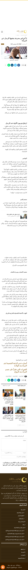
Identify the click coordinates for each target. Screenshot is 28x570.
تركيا (12, 407)
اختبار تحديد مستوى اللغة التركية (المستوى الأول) (15, 530)
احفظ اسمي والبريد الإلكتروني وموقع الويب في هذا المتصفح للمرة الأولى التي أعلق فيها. (14, 464)
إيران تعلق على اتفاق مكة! (13, 214)
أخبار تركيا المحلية (9, 390)
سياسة (3, 44)
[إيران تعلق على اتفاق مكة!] (23, 216)
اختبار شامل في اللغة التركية (19, 527)
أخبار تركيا (23, 509)
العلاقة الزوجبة (15, 376)
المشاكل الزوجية (8, 376)
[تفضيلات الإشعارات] (3, 567)
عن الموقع (23, 549)
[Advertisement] (14, 15)
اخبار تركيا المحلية (20, 512)
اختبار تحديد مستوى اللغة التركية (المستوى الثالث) (14, 536)
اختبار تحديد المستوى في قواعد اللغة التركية (15, 533)
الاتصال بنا (23, 555)
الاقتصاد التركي (21, 515)
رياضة (24, 524)
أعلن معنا (23, 552)
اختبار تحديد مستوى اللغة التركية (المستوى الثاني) (14, 539)
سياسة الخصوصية (21, 558)
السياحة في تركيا (21, 521)
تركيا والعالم (22, 390)
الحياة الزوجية (21, 376)
